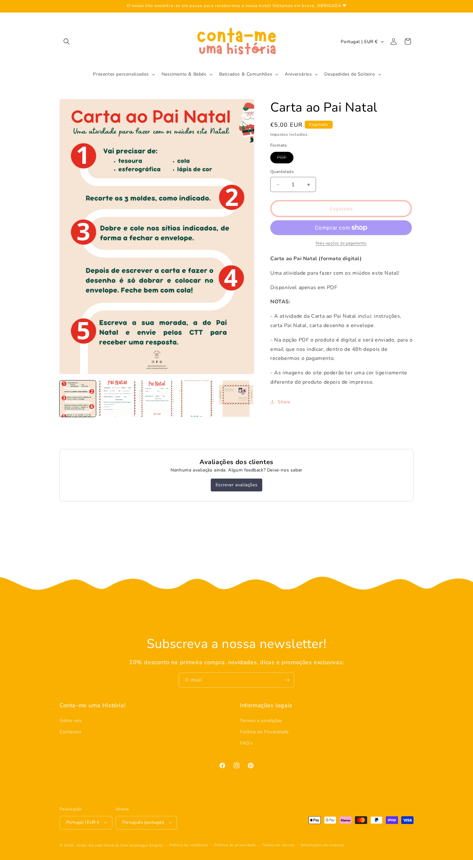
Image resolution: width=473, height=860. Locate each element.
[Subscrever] (287, 680)
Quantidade (282, 172)
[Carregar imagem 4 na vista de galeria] (196, 398)
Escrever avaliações (236, 485)
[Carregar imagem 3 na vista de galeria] (157, 398)
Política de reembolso (188, 844)
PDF (285, 158)
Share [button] (284, 402)
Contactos (70, 732)
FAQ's (246, 743)
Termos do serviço (278, 844)
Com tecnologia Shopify (141, 845)
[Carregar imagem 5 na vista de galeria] (236, 398)
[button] (67, 41)
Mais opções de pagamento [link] (341, 243)
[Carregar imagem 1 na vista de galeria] (78, 398)
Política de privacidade (234, 844)
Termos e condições (261, 720)
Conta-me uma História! (97, 845)
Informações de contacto (323, 844)
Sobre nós (71, 720)
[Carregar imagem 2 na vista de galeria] (117, 398)
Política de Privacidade (264, 732)
